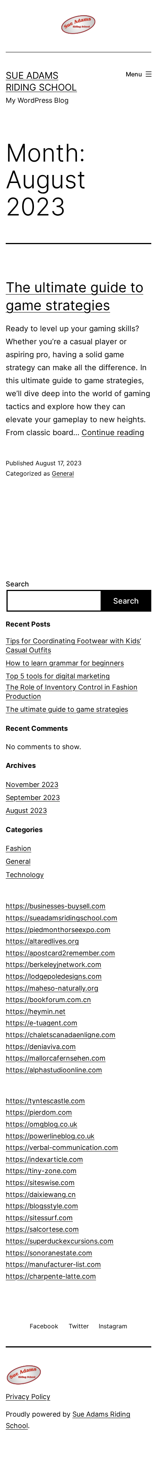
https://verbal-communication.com (62, 1147)
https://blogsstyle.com (42, 1206)
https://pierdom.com (39, 1112)
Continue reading (113, 432)
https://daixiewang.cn (41, 1194)
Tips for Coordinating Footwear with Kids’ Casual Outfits (73, 645)
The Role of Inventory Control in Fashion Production (72, 691)
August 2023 (26, 810)
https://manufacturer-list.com (53, 1264)
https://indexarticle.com (44, 1159)
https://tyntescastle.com (45, 1101)
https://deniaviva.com (41, 1047)
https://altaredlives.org (42, 941)
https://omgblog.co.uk (41, 1124)
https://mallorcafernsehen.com (56, 1058)
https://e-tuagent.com (41, 1023)
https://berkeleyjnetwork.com (53, 964)
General (63, 473)
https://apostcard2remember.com (60, 953)
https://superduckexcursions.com (60, 1241)
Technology (25, 875)
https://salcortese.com (42, 1229)
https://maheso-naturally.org (52, 988)
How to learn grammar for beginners (65, 663)
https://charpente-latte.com (51, 1276)
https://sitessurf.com (39, 1218)
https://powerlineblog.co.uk (50, 1136)
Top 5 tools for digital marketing (58, 676)
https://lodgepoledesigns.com (54, 976)
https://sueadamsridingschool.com (61, 918)
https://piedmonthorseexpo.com (58, 930)
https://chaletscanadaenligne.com (60, 1035)
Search (17, 584)
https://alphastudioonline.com (54, 1070)
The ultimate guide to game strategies (67, 709)
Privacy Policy (28, 1397)
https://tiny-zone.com (41, 1171)
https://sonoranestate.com (49, 1253)
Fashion (18, 848)
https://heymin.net (36, 1011)
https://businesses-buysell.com (56, 906)
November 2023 (32, 785)
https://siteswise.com (40, 1183)
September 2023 (33, 797)
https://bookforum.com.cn (48, 1000)
